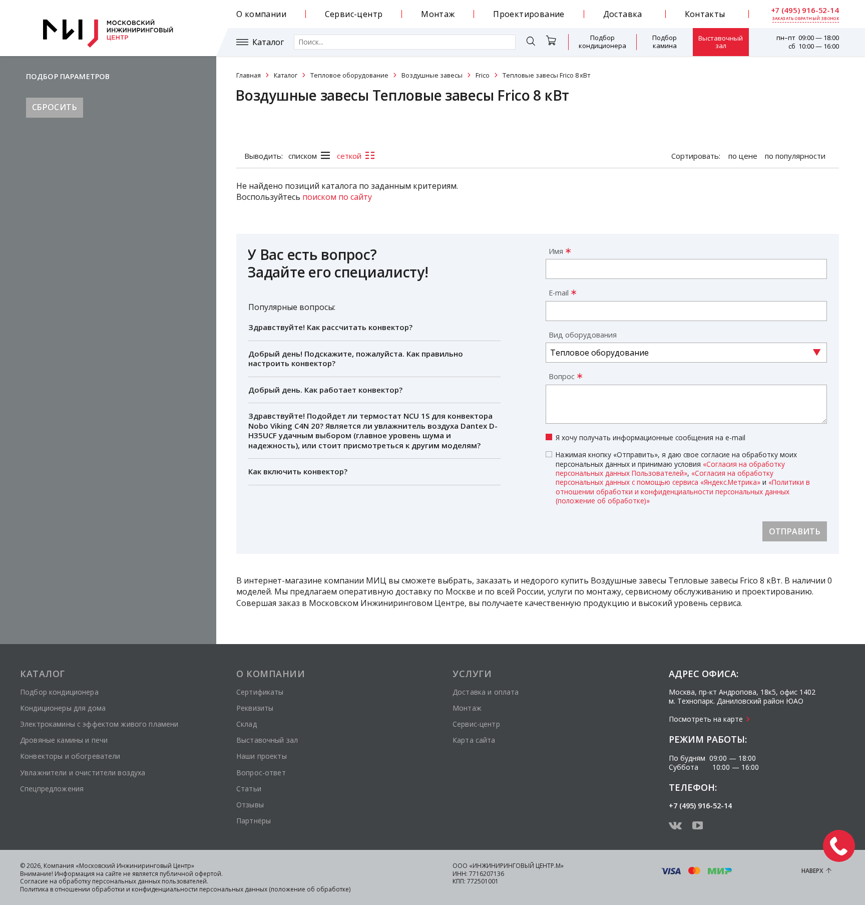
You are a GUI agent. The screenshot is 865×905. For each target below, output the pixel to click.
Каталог (268, 42)
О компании (261, 14)
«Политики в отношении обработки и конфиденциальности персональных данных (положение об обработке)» (683, 491)
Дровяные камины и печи (64, 740)
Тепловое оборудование (349, 75)
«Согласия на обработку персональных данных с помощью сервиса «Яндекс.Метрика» (664, 477)
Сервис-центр (354, 14)
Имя (556, 251)
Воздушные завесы (432, 75)
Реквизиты (254, 708)
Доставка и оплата (486, 692)
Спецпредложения (52, 788)
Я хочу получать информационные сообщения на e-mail (650, 437)
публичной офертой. (191, 873)
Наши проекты (261, 756)
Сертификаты (260, 692)
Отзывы (250, 804)
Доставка (622, 14)
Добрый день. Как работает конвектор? (325, 390)
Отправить (795, 531)
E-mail (559, 292)
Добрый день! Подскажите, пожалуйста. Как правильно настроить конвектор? (355, 359)
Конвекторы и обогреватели (70, 756)
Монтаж (438, 14)
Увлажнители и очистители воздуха (82, 772)
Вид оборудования (583, 335)
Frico (483, 75)
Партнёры (253, 820)
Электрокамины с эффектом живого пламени (99, 724)
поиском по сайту (337, 196)
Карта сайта (474, 740)
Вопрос (562, 376)
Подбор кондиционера (602, 41)
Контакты (705, 14)
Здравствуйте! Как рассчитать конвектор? (330, 327)
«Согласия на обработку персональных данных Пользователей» (670, 468)
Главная (248, 75)
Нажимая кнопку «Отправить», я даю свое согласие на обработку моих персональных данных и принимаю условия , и (683, 477)
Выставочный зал (720, 42)
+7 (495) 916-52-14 (805, 10)
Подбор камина (664, 41)
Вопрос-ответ (261, 772)
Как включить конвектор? (297, 471)
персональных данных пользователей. (150, 881)
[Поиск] (531, 43)
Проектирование (529, 14)
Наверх (812, 870)
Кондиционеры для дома (63, 708)
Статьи (248, 788)
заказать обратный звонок (805, 18)
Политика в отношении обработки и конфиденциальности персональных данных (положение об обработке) (185, 889)
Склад (246, 724)
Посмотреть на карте (706, 719)
